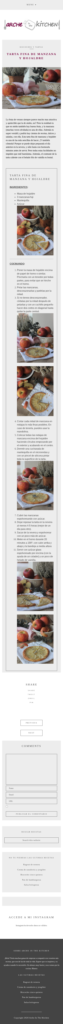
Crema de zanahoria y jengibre (31, 870)
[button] (31, 4)
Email (31, 698)
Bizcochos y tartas (31, 47)
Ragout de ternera (31, 864)
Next (31, 733)
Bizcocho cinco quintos (32, 875)
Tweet (31, 694)
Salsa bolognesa (31, 885)
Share (31, 690)
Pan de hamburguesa (31, 880)
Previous (31, 723)
